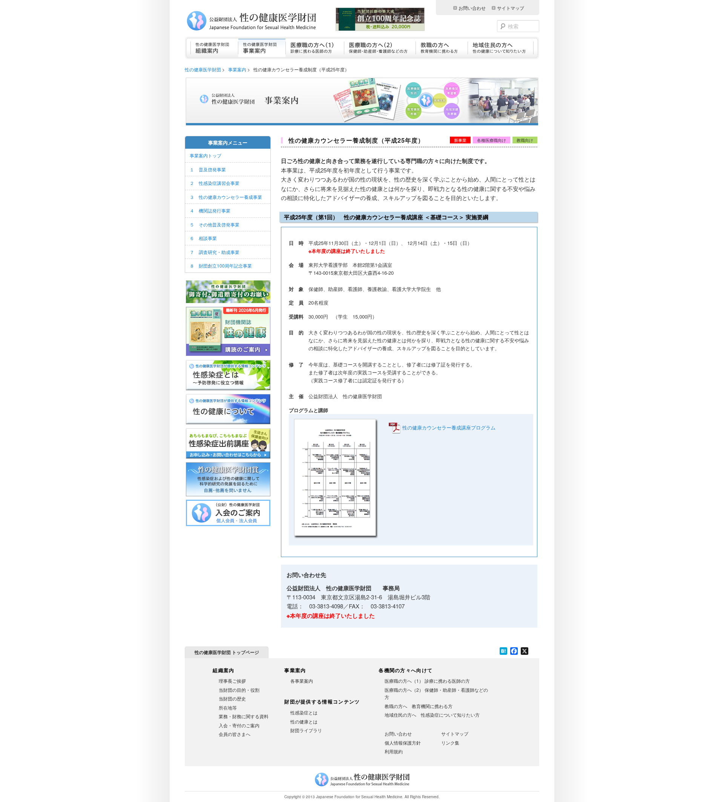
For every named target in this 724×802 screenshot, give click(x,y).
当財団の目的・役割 (239, 690)
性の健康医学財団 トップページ (227, 652)
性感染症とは (304, 712)
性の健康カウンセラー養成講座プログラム (448, 427)
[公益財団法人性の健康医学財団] (262, 20)
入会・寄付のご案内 (239, 725)
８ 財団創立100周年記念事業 (221, 265)
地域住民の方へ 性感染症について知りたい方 (432, 714)
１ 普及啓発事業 (208, 169)
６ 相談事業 (203, 238)
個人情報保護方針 (403, 742)
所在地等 (228, 707)
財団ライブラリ (306, 730)
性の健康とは (304, 721)
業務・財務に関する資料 (243, 716)
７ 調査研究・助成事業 (214, 252)
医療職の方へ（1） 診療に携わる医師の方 (427, 680)
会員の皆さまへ (234, 734)
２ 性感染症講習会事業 (214, 183)
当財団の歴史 (232, 698)
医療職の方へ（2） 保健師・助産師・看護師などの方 (436, 693)
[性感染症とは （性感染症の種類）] (228, 390)
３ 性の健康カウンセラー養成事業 (226, 197)
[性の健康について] (228, 424)
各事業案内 (301, 680)
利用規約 (394, 751)
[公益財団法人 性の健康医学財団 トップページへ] (362, 786)
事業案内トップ (205, 155)
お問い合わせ (472, 8)
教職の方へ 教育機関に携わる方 (418, 706)
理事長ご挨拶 (232, 680)
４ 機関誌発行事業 (210, 210)
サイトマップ (510, 8)
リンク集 (450, 742)
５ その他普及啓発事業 (214, 224)
